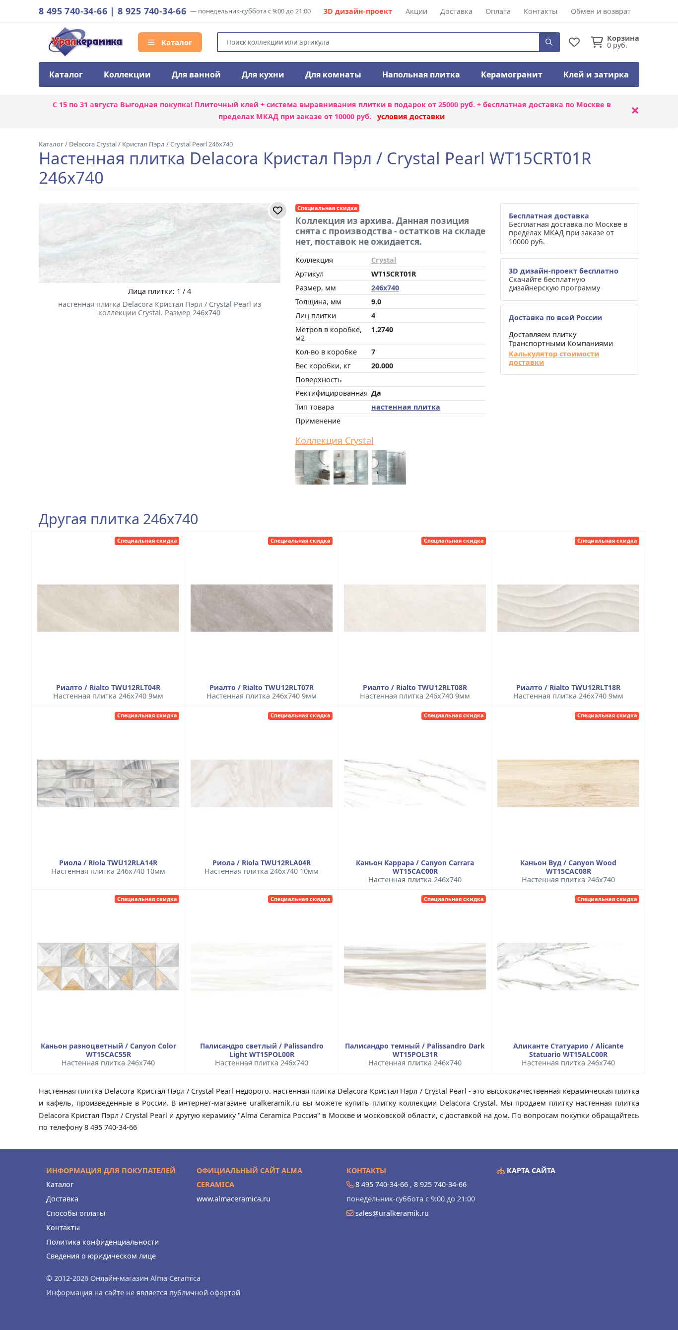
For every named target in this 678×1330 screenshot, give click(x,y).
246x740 (385, 287)
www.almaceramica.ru (234, 1198)
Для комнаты (333, 74)
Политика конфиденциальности (102, 1242)
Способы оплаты (75, 1213)
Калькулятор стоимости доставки (554, 358)
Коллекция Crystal (334, 440)
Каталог (175, 42)
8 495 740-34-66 (73, 11)
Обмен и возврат (601, 11)
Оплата (498, 11)
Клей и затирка (596, 74)
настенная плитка (405, 407)
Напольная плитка (421, 74)
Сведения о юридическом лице (101, 1255)
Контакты (540, 11)
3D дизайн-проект (358, 11)
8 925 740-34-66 (152, 11)
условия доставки (411, 116)
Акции (416, 11)
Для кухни (263, 74)
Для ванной (196, 74)
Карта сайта (530, 1170)
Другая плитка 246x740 (118, 519)
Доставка (456, 11)
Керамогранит (511, 74)
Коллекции (127, 74)
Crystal (383, 260)
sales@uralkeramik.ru (392, 1213)
